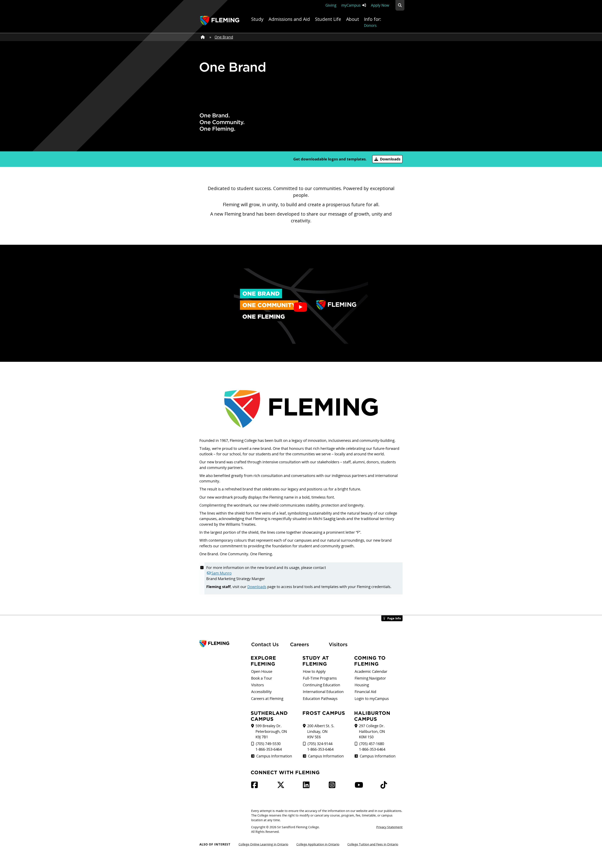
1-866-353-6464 (269, 749)
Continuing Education (321, 684)
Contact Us (265, 644)
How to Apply (314, 671)
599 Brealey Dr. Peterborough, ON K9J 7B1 (271, 731)
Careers (307, 644)
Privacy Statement (389, 827)
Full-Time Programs (320, 678)
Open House (261, 671)
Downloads (390, 159)
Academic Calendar (371, 671)
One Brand (224, 36)
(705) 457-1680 (371, 743)
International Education (323, 691)
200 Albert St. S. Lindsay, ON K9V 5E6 (320, 731)
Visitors (338, 644)
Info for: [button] (372, 22)
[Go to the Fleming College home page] (223, 643)
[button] (399, 5)
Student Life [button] (328, 19)
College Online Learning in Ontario (263, 844)
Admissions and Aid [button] (289, 19)
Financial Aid (365, 691)
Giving (330, 5)
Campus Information (274, 756)
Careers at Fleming (267, 698)
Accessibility (261, 691)
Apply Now (380, 5)
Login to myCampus (372, 698)
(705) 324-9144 (320, 743)
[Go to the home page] (219, 20)
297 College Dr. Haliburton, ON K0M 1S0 (372, 731)
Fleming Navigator (370, 678)
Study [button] (257, 19)
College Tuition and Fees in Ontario (372, 844)
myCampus (351, 5)
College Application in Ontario (317, 844)
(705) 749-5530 (268, 743)
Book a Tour (261, 678)
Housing (362, 684)
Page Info (394, 618)
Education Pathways (320, 698)
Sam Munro (221, 573)
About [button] (352, 19)
